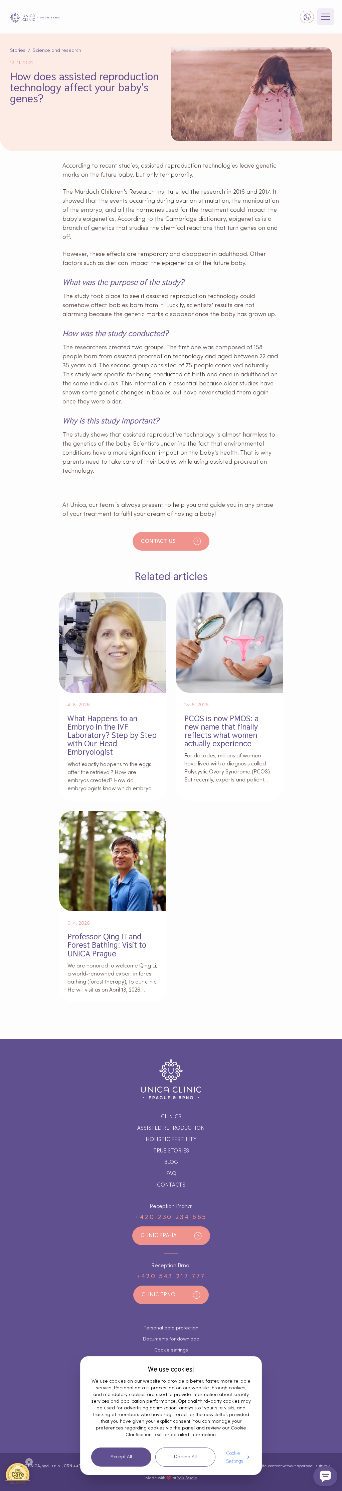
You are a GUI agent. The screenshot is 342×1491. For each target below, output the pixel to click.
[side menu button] (325, 16)
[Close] (29, 1462)
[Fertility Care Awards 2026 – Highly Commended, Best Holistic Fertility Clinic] (18, 1473)
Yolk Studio (187, 1478)
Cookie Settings (234, 1457)
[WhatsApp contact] (307, 17)
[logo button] (34, 17)
